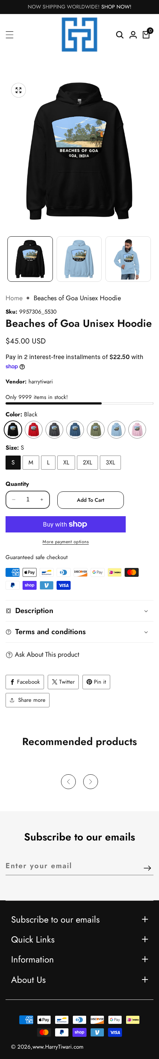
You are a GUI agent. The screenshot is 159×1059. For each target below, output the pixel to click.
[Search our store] (119, 34)
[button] (68, 781)
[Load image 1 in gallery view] (30, 259)
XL (66, 462)
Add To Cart (90, 500)
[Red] (33, 429)
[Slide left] (9, 255)
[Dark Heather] (54, 429)
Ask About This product (47, 654)
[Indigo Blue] (75, 429)
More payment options (66, 541)
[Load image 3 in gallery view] (128, 259)
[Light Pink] (137, 429)
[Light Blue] (116, 429)
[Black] (13, 429)
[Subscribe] (147, 868)
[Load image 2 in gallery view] (79, 259)
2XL (87, 462)
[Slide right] (150, 255)
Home (14, 298)
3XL (110, 462)
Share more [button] (31, 700)
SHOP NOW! (116, 6)
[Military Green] (95, 429)
